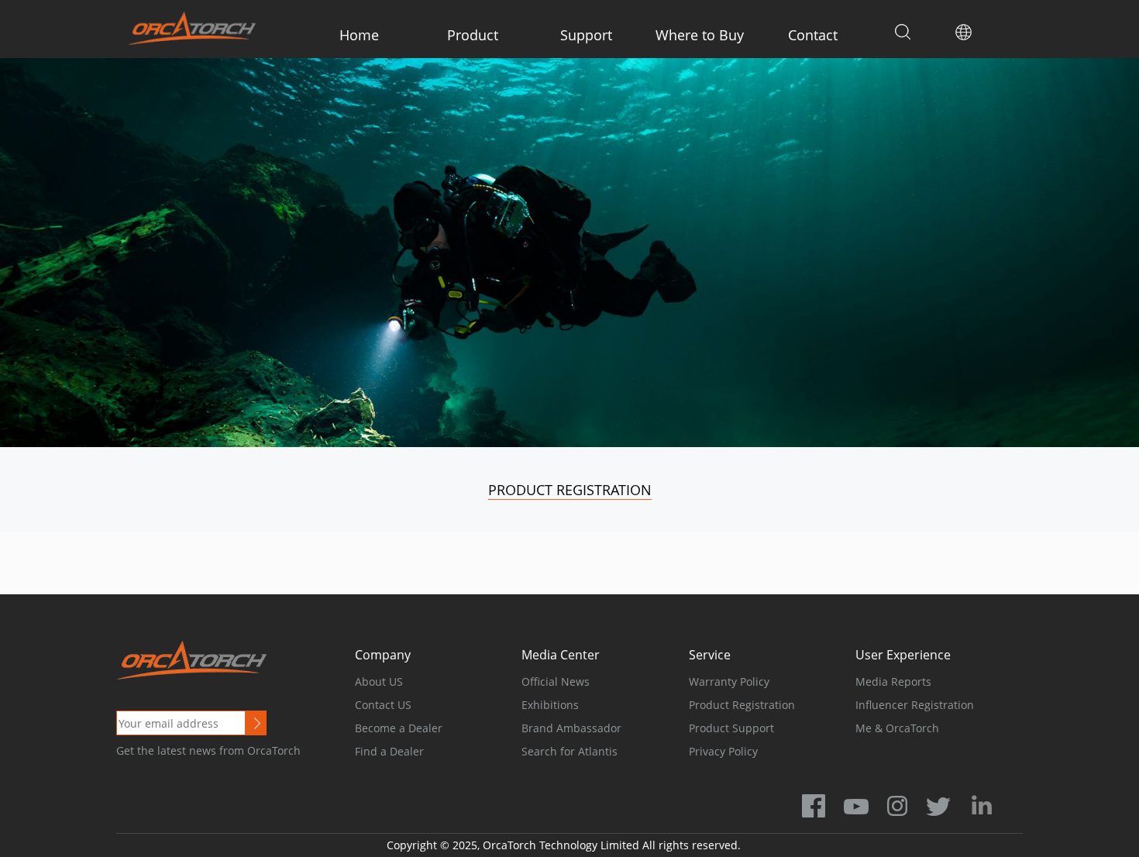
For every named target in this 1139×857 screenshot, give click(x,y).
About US (379, 681)
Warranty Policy (729, 681)
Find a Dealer (389, 751)
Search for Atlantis (569, 751)
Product (472, 35)
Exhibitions (550, 704)
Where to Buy (700, 35)
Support (586, 35)
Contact (813, 35)
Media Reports (893, 681)
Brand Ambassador (571, 728)
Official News (555, 681)
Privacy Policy (723, 751)
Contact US (383, 704)
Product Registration (570, 489)
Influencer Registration (914, 704)
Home (359, 35)
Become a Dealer (398, 728)
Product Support (731, 728)
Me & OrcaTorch (897, 728)
